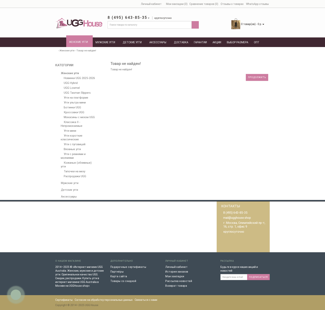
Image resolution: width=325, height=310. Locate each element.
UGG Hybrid (70, 83)
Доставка (181, 42)
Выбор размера (237, 42)
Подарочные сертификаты (128, 266)
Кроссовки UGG (73, 112)
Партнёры (117, 271)
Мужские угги (105, 42)
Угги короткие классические (71, 137)
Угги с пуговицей (74, 144)
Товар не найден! (86, 50)
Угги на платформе (75, 97)
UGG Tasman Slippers (77, 92)
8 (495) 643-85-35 (235, 212)
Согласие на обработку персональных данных (104, 299)
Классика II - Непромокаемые (71, 124)
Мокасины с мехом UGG (79, 117)
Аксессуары (157, 42)
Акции (217, 42)
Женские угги (78, 41)
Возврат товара (176, 285)
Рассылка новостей (178, 281)
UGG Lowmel (71, 88)
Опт (256, 42)
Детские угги (132, 42)
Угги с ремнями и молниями (73, 156)
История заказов (176, 271)
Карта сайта (118, 276)
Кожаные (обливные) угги (76, 164)
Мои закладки (174, 276)
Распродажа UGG (74, 176)
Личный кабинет (176, 266)
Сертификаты (64, 299)
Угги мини (69, 130)
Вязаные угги (72, 149)
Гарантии (200, 42)
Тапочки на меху (74, 171)
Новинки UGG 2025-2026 (79, 78)
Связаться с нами (146, 299)
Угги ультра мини (74, 102)
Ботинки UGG (72, 107)
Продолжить (257, 77)
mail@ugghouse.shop (237, 218)
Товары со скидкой (123, 281)
